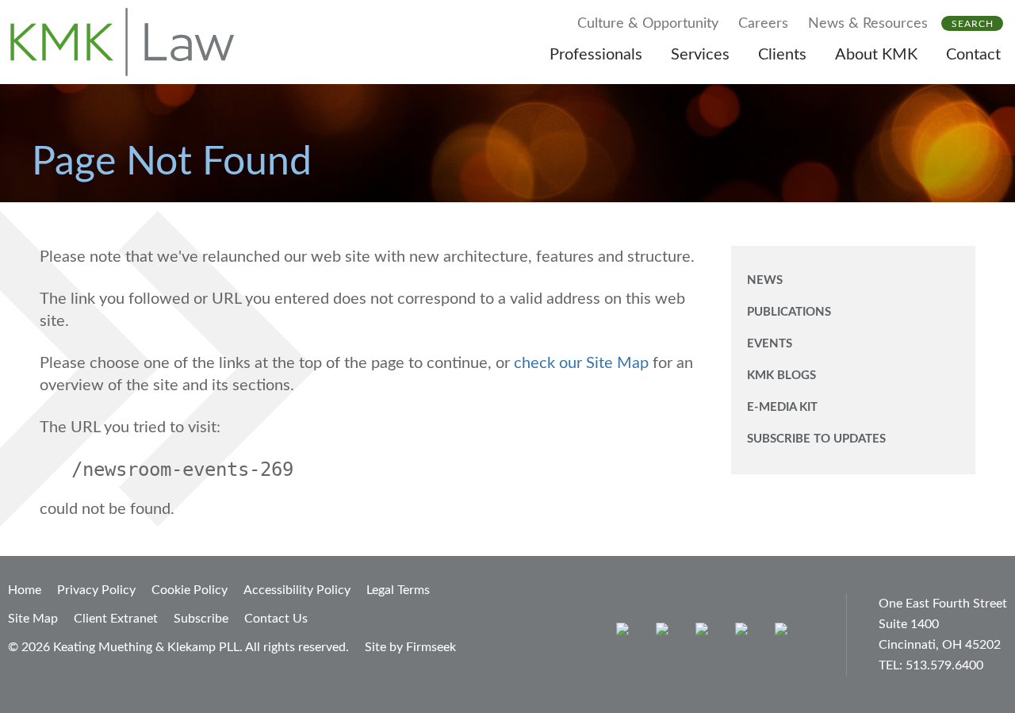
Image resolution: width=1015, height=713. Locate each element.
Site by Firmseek (410, 647)
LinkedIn (705, 632)
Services (700, 55)
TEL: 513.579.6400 (931, 665)
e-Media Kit (782, 407)
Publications (789, 312)
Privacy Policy (96, 590)
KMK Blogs (781, 375)
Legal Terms (398, 590)
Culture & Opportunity (647, 24)
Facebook (666, 632)
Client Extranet (116, 618)
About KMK (876, 55)
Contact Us (276, 618)
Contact (973, 55)
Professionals (596, 55)
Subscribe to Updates (816, 439)
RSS (785, 632)
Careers (763, 24)
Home (24, 590)
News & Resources (868, 24)
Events (769, 344)
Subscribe (201, 618)
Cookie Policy (189, 590)
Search (973, 24)
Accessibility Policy (296, 590)
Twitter (745, 632)
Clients (782, 55)
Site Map (33, 618)
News (765, 280)
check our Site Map (581, 363)
